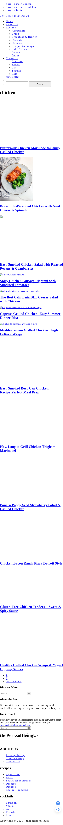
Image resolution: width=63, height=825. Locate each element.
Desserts (11, 783)
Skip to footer (15, 10)
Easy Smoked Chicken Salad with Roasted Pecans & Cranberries (31, 266)
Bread (9, 777)
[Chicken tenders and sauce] (22, 600)
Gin (8, 808)
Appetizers (13, 774)
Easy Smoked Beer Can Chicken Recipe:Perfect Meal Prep (24, 390)
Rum (9, 815)
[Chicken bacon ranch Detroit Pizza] (16, 557)
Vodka (10, 805)
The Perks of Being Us (14, 15)
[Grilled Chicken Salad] (16, 499)
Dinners (11, 786)
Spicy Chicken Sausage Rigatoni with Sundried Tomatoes (28, 283)
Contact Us (13, 761)
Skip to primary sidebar (21, 6)
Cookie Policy (15, 758)
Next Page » (14, 681)
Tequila (10, 811)
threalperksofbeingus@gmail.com (15, 725)
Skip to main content (19, 3)
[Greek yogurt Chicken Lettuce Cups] (16, 659)
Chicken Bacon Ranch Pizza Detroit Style (31, 563)
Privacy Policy (15, 755)
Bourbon (11, 802)
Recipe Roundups (17, 789)
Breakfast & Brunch (19, 780)
